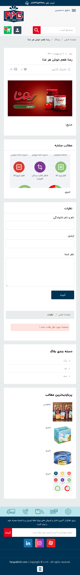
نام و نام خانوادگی (63, 217)
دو (65, 368)
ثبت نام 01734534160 (42, 3)
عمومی (47, 404)
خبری (67, 192)
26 (11, 69)
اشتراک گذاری (59, 69)
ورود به (17, 30)
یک (70, 53)
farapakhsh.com (18, 562)
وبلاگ (57, 39)
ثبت (62, 295)
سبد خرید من (6, 28)
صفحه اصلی (70, 39)
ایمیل (71, 236)
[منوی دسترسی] (73, 10)
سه (65, 376)
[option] (40, 174)
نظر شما (69, 254)
